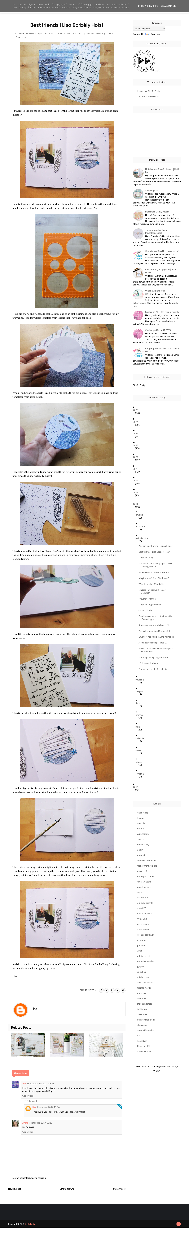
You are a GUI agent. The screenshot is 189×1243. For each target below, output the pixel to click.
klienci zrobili (143, 1046)
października (143, 538)
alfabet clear (143, 977)
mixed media (143, 924)
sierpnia (140, 691)
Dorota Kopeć (144, 1051)
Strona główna (67, 1188)
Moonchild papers (39, 472)
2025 (136, 410)
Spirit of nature (36, 551)
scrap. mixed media (146, 1019)
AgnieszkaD (143, 834)
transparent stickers (147, 865)
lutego (140, 762)
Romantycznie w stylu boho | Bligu (156, 625)
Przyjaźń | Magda (148, 598)
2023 (136, 433)
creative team (144, 881)
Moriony (141, 998)
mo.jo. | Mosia (146, 610)
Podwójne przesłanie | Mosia (154, 669)
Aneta (25, 1122)
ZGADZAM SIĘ (168, 6)
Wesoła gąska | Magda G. (152, 584)
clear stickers (50, 33)
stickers (141, 828)
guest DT (141, 908)
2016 (136, 787)
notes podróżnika (145, 876)
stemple (141, 823)
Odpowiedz (27, 1095)
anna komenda (144, 887)
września (141, 679)
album (140, 849)
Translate (155, 34)
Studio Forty (139, 385)
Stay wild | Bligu (147, 557)
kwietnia (141, 738)
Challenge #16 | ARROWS (158, 330)
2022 (136, 445)
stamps (140, 839)
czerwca (141, 715)
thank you (142, 1025)
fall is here (142, 1009)
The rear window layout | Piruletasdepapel (157, 231)
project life (142, 871)
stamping (101, 33)
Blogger (157, 1070)
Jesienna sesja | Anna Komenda (155, 572)
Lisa (34, 1107)
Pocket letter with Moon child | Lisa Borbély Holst (157, 650)
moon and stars (144, 1003)
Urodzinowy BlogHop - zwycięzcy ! (162, 251)
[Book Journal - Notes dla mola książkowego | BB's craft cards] (108, 1045)
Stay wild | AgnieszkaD (151, 604)
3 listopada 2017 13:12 (40, 1122)
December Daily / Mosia (157, 211)
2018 (136, 492)
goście (140, 966)
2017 (136, 504)
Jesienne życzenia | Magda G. (154, 642)
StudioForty (30, 1224)
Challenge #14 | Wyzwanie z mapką (162, 312)
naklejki (141, 855)
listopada (141, 526)
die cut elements (145, 903)
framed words (144, 987)
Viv (24, 1083)
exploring (142, 940)
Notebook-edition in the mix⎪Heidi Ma (162, 170)
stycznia (141, 773)
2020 (136, 469)
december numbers (146, 961)
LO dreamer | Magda (149, 663)
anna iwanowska (145, 982)
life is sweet (143, 929)
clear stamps (35, 33)
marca (139, 750)
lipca (139, 703)
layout (140, 818)
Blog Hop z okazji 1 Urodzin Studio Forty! (162, 350)
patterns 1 (142, 993)
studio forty (143, 844)
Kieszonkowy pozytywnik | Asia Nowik (160, 271)
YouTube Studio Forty (148, 96)
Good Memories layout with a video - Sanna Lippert (157, 617)
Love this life (45, 713)
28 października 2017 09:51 (40, 1083)
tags (139, 892)
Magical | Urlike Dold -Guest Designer (153, 591)
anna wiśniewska (145, 1030)
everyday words (145, 913)
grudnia (140, 514)
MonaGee (142, 1041)
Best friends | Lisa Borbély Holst (155, 551)
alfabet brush (143, 956)
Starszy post (119, 1188)
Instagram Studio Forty (148, 91)
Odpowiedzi (32, 1101)
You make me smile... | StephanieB (156, 631)
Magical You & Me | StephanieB (155, 578)
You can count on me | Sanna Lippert (157, 546)
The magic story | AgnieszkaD (154, 657)
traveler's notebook (147, 860)
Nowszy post (14, 1188)
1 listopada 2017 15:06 (48, 1107)
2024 (136, 422)
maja (139, 726)
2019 (136, 480)
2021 (136, 457)
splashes (141, 972)
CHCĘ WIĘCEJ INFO (148, 6)
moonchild (77, 33)
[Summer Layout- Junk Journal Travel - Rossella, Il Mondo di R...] (30, 1045)
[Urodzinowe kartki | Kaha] (69, 1045)
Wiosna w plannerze (155, 290)
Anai (139, 950)
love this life (64, 33)
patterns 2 (142, 945)
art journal (142, 897)
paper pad (89, 33)
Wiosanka (142, 918)
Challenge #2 (151, 190)
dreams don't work (146, 934)
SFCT (140, 1035)
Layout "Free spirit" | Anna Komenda (157, 636)
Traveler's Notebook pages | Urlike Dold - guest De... (156, 565)
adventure (142, 1014)
